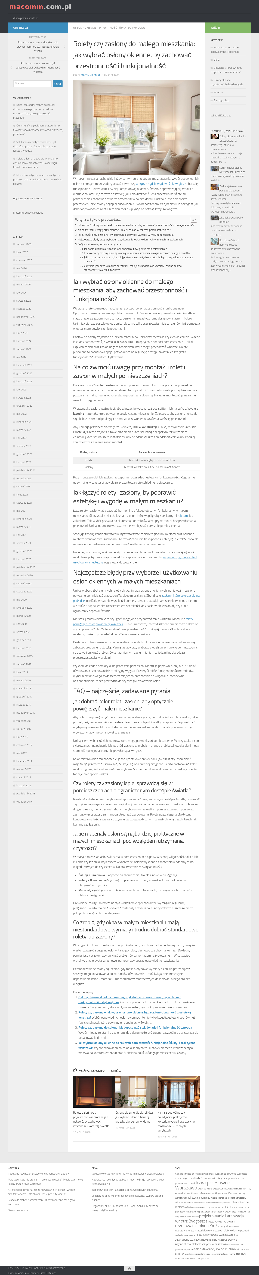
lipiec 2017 (22, 737)
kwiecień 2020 (24, 607)
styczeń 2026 (23, 300)
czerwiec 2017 (24, 745)
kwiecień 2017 (24, 761)
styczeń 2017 (23, 777)
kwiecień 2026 (24, 276)
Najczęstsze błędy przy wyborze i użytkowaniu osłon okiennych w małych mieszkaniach (130, 239)
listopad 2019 (23, 648)
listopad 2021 (23, 462)
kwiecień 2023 (24, 381)
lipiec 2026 (22, 252)
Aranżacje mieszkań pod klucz (207, 1174)
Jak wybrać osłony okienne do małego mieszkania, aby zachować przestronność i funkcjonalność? (136, 225)
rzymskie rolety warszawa (214, 1239)
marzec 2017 (23, 769)
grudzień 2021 (24, 454)
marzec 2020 (23, 615)
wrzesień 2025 (24, 325)
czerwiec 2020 (24, 591)
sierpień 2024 (23, 349)
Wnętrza (218, 92)
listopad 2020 (23, 559)
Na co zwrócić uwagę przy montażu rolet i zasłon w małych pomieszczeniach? (124, 229)
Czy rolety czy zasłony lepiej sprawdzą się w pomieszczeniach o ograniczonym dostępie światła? (137, 253)
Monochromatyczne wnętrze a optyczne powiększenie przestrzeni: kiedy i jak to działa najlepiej (37, 179)
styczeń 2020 (23, 632)
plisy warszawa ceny (197, 1207)
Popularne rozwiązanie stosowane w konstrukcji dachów (38, 1173)
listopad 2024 (23, 341)
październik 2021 (25, 470)
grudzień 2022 (24, 405)
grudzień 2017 (24, 696)
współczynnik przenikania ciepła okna (199, 1254)
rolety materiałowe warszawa (204, 1230)
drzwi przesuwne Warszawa (202, 1185)
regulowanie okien (221, 1221)
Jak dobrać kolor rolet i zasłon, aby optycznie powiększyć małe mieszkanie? (125, 248)
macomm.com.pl (90, 75)
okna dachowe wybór (196, 1202)
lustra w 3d (187, 1193)
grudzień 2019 (24, 640)
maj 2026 (21, 268)
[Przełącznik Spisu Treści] (192, 220)
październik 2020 (25, 567)
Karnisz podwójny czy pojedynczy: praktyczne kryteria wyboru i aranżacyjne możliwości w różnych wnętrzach (176, 1121)
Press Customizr (48, 1273)
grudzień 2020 (24, 551)
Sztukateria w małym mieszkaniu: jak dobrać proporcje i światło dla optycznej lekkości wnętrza (34, 146)
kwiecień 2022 (24, 421)
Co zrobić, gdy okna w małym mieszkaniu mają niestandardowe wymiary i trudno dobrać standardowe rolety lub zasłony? (133, 268)
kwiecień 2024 (24, 365)
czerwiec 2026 (24, 260)
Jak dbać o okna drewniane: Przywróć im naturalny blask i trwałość (128, 1173)
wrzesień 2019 (24, 656)
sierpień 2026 (23, 244)
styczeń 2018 (23, 688)
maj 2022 (21, 413)
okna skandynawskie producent (218, 1202)
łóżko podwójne (203, 1258)
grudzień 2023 (24, 373)
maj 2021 (21, 510)
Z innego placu (221, 100)
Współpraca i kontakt (25, 18)
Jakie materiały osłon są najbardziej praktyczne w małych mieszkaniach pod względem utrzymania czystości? (138, 259)
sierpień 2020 (23, 583)
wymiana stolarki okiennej (225, 1254)
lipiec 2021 (22, 494)
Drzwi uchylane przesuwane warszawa (216, 1188)
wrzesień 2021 (24, 478)
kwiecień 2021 (24, 518)
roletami (183, 516)
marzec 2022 (23, 430)
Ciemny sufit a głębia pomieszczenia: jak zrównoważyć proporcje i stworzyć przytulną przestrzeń (37, 130)
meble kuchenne (219, 1197)
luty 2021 (21, 535)
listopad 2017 (23, 704)
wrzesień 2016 (24, 801)
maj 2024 (21, 357)
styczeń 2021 (23, 543)
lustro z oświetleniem (202, 1193)
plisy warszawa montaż (217, 1207)
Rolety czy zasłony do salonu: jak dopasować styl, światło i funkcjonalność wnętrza (135, 1027)
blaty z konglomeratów (228, 1178)
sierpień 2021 (23, 486)
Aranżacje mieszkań (184, 1173)
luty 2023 (21, 389)
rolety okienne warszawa (185, 1235)
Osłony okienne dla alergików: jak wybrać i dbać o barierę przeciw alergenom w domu (134, 1117)
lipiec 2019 (22, 672)
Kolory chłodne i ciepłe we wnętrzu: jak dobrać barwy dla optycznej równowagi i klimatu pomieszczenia (35, 163)
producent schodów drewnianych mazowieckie (227, 1211)
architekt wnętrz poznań (185, 1178)
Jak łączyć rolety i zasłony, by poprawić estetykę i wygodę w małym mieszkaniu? (126, 234)
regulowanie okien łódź (196, 1225)
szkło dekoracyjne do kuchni (214, 1249)
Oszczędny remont (18, 1210)
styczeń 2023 (23, 397)
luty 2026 (21, 292)
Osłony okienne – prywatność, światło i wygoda (109, 27)
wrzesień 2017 (24, 720)
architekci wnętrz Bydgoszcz (233, 1173)
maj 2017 (21, 753)
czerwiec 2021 (24, 502)
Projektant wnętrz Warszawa (187, 1217)
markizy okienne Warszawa (224, 1193)
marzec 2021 (23, 527)
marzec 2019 (23, 680)
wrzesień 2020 (24, 575)
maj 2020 (21, 599)
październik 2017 (25, 712)
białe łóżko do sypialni (206, 1178)
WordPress (23, 1273)
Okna (216, 59)
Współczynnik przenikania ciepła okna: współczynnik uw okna (125, 1189)
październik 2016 (25, 793)
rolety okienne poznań (236, 1230)
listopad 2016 (23, 785)
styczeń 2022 (23, 446)
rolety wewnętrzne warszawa (213, 1234)
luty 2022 (21, 438)
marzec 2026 (23, 284)
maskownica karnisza (197, 1197)
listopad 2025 (23, 308)
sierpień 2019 (23, 664)
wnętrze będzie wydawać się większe (161, 184)
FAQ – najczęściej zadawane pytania (100, 244)
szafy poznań (232, 1245)
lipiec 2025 (22, 333)
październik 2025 (25, 316)
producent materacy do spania (189, 1211)
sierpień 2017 (23, 729)
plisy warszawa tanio (239, 1207)
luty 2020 (21, 623)
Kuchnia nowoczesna (230, 167)
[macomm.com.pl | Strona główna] (40, 7)
